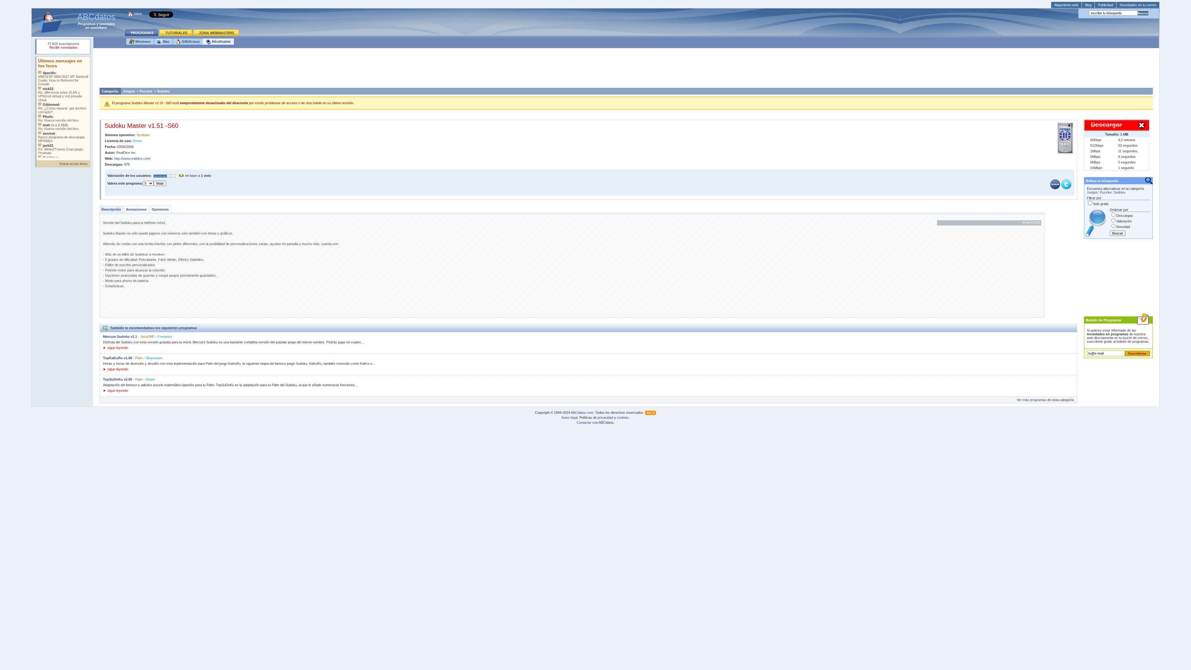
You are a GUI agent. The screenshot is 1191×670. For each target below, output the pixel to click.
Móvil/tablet (221, 41)
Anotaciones (136, 209)
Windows (142, 41)
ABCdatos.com (582, 412)
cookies (623, 417)
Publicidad (1105, 5)
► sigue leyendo (115, 348)
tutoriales (107, 24)
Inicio (138, 14)
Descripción (111, 209)
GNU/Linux (190, 41)
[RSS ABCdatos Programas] (650, 412)
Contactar (584, 422)
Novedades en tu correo (1138, 5)
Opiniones (160, 209)
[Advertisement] (626, 69)
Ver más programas (1031, 400)
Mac (165, 41)
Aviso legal (569, 417)
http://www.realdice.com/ (132, 158)
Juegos (129, 91)
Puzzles (146, 91)
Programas (87, 24)
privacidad (605, 417)
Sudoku (163, 91)
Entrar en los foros (73, 164)
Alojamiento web (1066, 5)
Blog (1088, 5)
